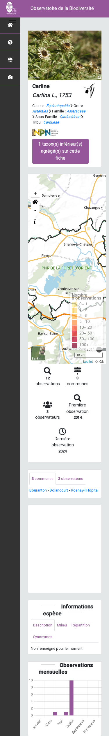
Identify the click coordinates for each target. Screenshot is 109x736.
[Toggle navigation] (13, 20)
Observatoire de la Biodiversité (62, 8)
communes (42, 478)
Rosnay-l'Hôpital (85, 490)
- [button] (35, 210)
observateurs (70, 478)
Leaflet (88, 361)
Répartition (81, 625)
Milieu (62, 625)
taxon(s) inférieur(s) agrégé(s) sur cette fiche (60, 151)
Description (42, 625)
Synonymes (42, 637)
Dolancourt (59, 490)
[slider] (99, 350)
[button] (35, 202)
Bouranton (38, 490)
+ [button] (35, 193)
